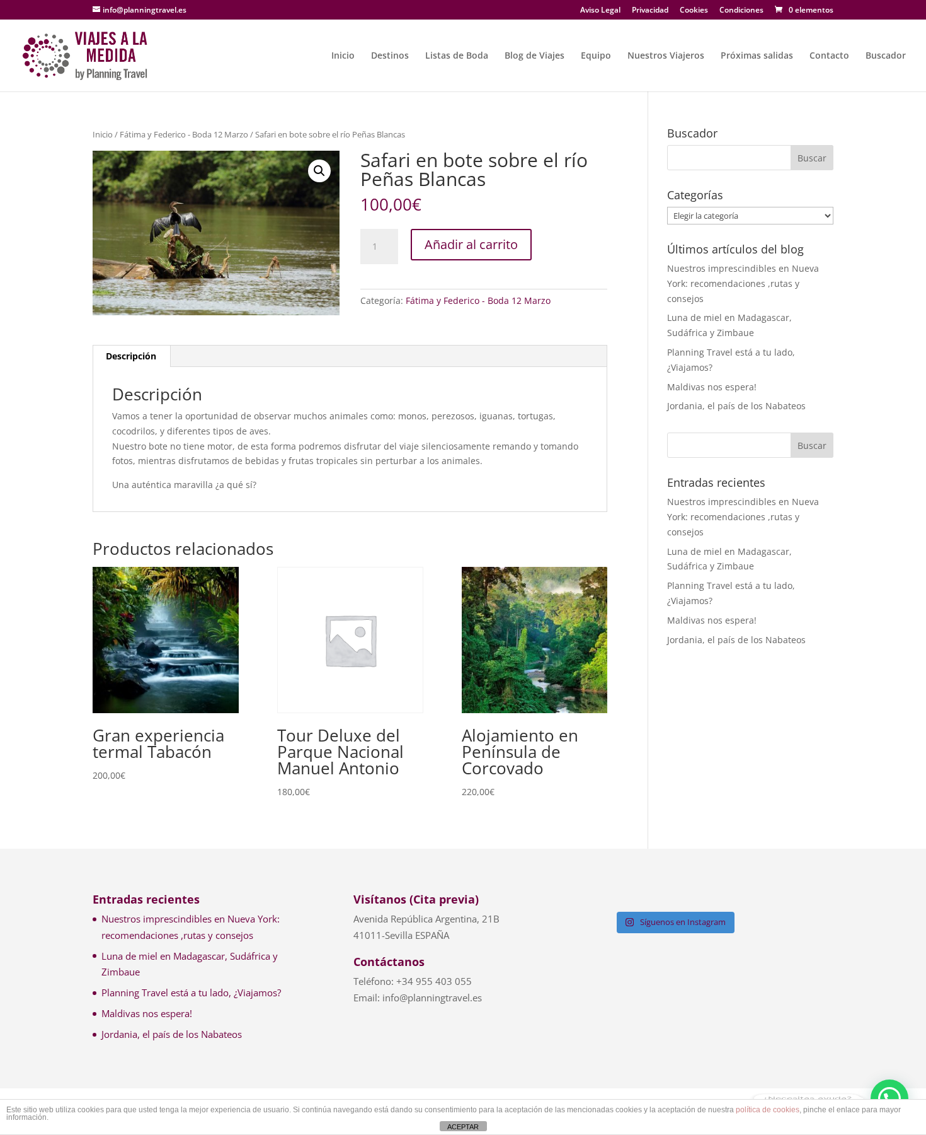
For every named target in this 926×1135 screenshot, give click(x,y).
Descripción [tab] (131, 356)
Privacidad (650, 10)
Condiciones (741, 10)
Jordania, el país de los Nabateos (736, 406)
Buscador (886, 56)
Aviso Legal (600, 10)
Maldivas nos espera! (712, 387)
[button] (319, 171)
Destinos (390, 56)
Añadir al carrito (471, 244)
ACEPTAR (463, 1127)
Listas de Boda (456, 56)
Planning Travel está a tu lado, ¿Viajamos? (191, 992)
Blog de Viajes (534, 56)
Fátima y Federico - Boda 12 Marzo (184, 134)
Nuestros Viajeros (665, 56)
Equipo (596, 56)
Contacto (829, 56)
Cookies (694, 10)
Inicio (343, 56)
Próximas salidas (757, 56)
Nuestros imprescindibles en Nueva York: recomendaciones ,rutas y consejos (743, 283)
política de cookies (767, 1109)
